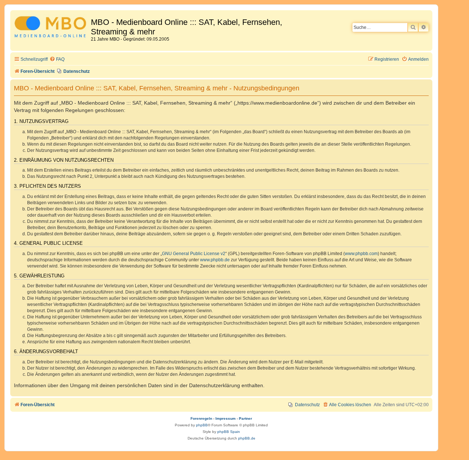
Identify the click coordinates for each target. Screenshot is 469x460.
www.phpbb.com (361, 253)
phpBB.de (246, 438)
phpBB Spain (228, 432)
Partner (245, 418)
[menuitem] (56, 59)
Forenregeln (201, 418)
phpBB (202, 425)
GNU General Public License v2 (193, 253)
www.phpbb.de (215, 259)
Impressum (225, 418)
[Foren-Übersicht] (51, 28)
